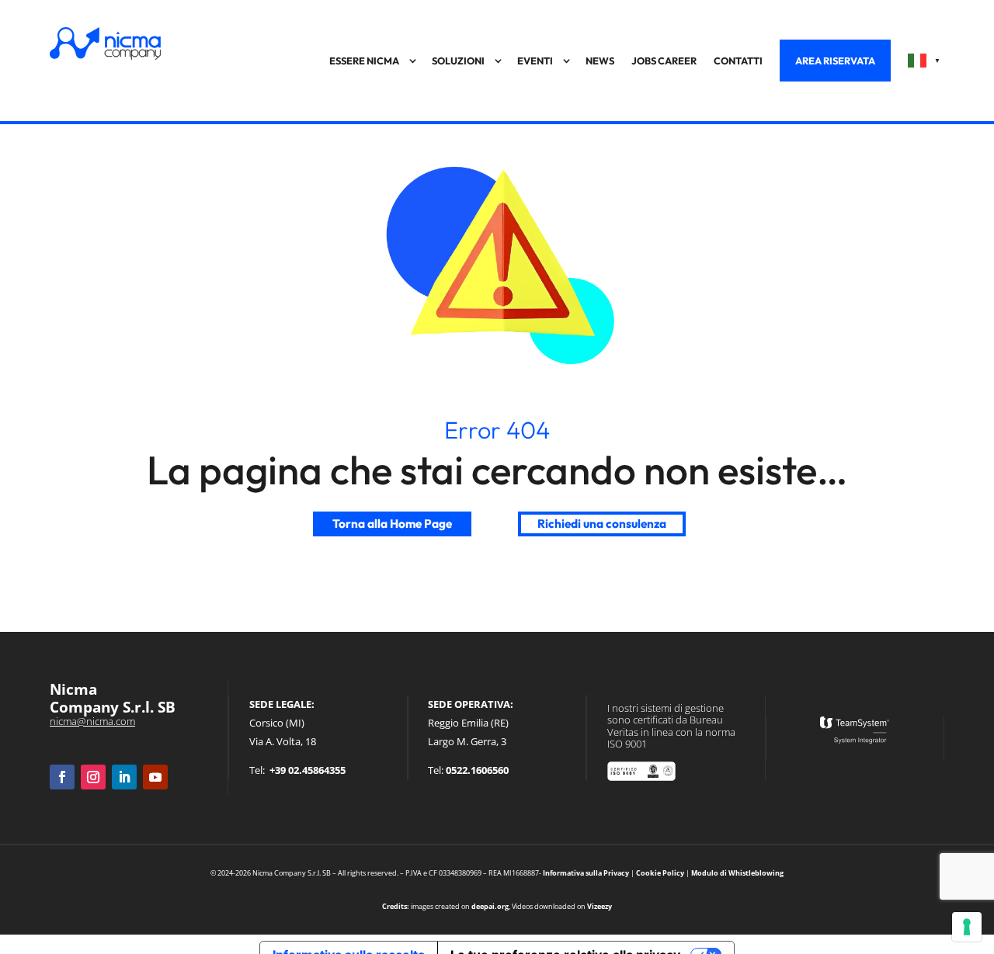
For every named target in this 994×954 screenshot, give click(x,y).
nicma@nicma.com (92, 721)
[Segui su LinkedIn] (124, 777)
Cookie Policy (660, 873)
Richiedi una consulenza (601, 523)
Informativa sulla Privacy (586, 873)
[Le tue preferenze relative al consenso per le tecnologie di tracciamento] (967, 927)
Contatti (738, 60)
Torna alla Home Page (392, 523)
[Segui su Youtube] (155, 777)
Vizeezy (599, 906)
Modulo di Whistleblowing (737, 873)
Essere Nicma (364, 60)
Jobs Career (664, 60)
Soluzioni (458, 60)
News (600, 60)
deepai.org (490, 906)
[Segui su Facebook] (62, 777)
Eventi (535, 60)
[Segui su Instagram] (93, 777)
